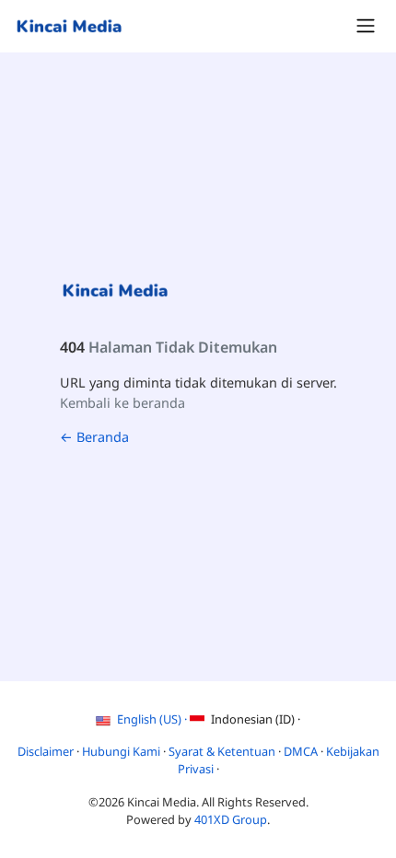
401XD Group (230, 819)
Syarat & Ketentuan (223, 751)
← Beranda (94, 437)
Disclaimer (46, 751)
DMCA (302, 751)
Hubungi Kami (122, 751)
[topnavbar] (365, 26)
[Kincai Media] (69, 25)
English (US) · (152, 719)
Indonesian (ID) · (254, 719)
